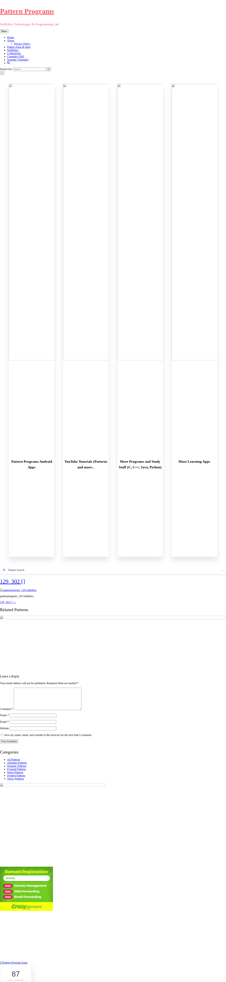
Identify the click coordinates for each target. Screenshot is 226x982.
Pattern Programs (27, 11)
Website (4, 728)
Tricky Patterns (15, 778)
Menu (4, 31)
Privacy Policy (22, 43)
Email (4, 721)
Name (4, 715)
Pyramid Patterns (16, 769)
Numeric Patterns (16, 765)
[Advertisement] (113, 936)
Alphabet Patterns (17, 762)
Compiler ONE (15, 56)
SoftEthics (13, 50)
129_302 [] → (8, 602)
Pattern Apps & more (19, 46)
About (10, 40)
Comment (6, 708)
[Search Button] (8, 62)
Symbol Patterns (16, 775)
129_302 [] (12, 581)
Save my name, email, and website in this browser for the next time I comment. (48, 734)
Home (10, 37)
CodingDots (14, 53)
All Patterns (13, 759)
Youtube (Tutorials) (18, 59)
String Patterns (15, 772)
